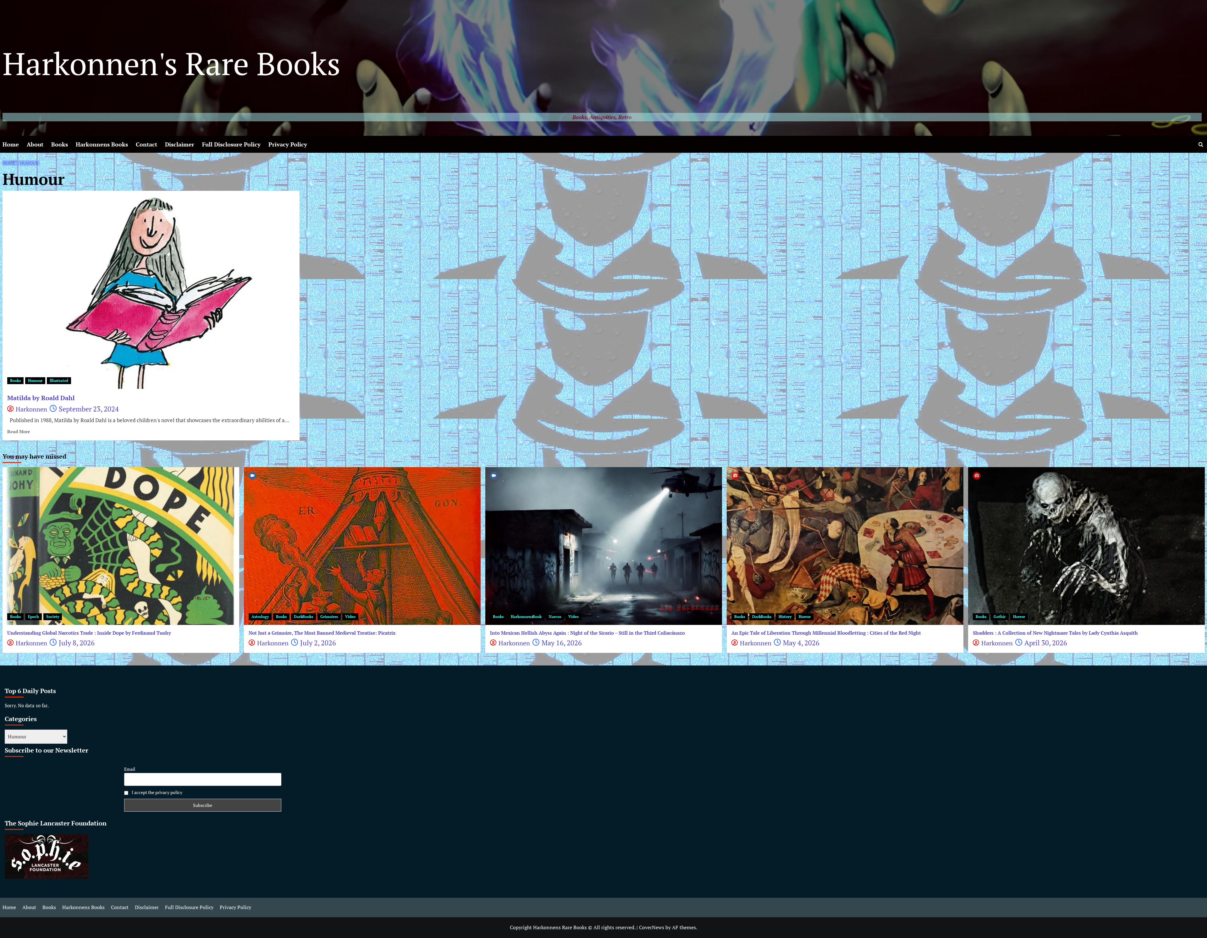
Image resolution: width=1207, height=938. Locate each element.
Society (52, 616)
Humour (35, 380)
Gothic (1000, 616)
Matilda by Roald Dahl (41, 398)
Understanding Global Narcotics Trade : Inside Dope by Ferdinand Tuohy (89, 633)
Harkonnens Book (526, 616)
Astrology (260, 616)
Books (59, 144)
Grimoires (329, 616)
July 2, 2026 (318, 642)
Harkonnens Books (102, 144)
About (35, 144)
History (785, 616)
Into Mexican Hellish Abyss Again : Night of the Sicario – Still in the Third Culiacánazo (587, 633)
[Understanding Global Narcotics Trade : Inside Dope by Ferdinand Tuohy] (121, 546)
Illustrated (59, 380)
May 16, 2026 (562, 642)
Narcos (555, 616)
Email (129, 769)
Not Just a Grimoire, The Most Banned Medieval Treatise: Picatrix (322, 633)
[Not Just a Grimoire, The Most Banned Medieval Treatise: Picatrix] (362, 546)
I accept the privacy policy (156, 792)
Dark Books (303, 616)
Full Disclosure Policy (231, 144)
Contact (146, 144)
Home (11, 144)
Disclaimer (179, 144)
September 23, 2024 (89, 408)
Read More (18, 431)
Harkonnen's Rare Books (171, 63)
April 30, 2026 (1045, 642)
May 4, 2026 (801, 642)
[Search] (1201, 144)
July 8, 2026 (77, 642)
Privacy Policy (287, 144)
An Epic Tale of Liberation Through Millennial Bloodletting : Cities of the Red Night (826, 633)
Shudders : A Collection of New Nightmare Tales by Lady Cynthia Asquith (1055, 633)
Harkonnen (31, 409)
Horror (805, 616)
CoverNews (651, 927)
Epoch (33, 616)
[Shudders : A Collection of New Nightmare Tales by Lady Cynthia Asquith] (1086, 546)
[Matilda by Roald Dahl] (151, 290)
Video (350, 616)
